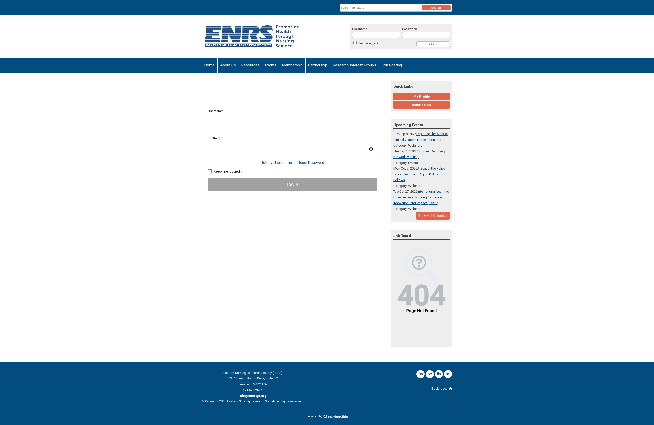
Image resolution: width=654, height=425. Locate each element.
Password (409, 29)
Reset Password (311, 163)
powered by (314, 416)
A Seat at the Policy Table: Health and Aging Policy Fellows (419, 174)
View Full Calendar (433, 216)
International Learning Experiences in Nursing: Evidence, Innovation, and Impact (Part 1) (421, 197)
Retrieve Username (276, 163)
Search (436, 7)
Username (359, 29)
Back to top (439, 388)
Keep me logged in (368, 43)
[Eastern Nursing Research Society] (252, 36)
